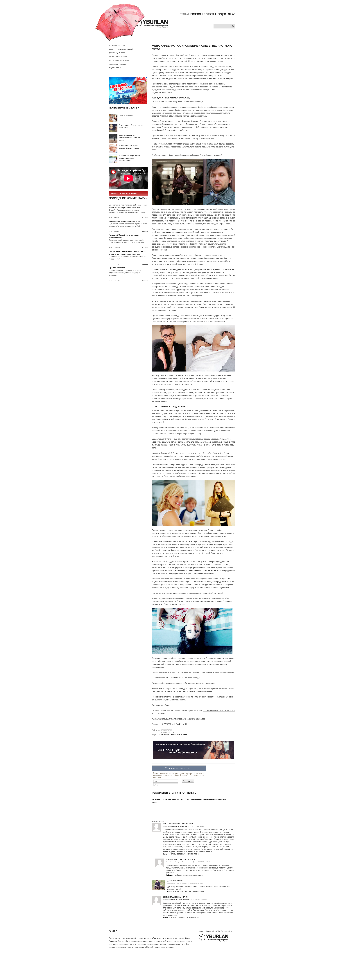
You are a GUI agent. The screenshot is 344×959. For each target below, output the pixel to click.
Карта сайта (226, 931)
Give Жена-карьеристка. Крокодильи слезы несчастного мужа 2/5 (164, 730)
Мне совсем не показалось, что (178, 824)
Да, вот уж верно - (175, 881)
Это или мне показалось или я (180, 859)
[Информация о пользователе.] (158, 881)
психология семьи (167, 734)
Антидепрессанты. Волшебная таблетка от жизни (129, 137)
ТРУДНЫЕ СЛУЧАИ (115, 68)
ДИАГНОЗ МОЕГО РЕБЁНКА (118, 56)
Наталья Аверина (181, 883)
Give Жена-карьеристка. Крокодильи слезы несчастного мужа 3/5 (166, 730)
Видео (222, 14)
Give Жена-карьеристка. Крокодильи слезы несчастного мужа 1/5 (162, 730)
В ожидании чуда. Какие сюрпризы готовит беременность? (129, 158)
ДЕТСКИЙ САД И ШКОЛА (117, 53)
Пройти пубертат (126, 115)
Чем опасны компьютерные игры (125, 221)
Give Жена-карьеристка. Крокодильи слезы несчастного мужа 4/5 (168, 730)
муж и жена (182, 734)
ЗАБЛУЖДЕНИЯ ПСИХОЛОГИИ (119, 60)
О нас (231, 14)
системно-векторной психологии (179, 378)
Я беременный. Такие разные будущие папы (208, 799)
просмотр (145, 217)
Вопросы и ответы (203, 14)
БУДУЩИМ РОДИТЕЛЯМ (117, 45)
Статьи (184, 14)
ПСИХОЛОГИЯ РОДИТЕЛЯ (117, 64)
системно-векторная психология (177, 232)
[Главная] (131, 22)
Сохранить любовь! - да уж (175, 897)
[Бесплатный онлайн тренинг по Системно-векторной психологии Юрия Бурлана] (193, 751)
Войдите (166, 854)
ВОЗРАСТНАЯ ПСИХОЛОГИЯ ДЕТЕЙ (121, 49)
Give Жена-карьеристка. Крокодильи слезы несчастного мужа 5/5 (171, 730)
